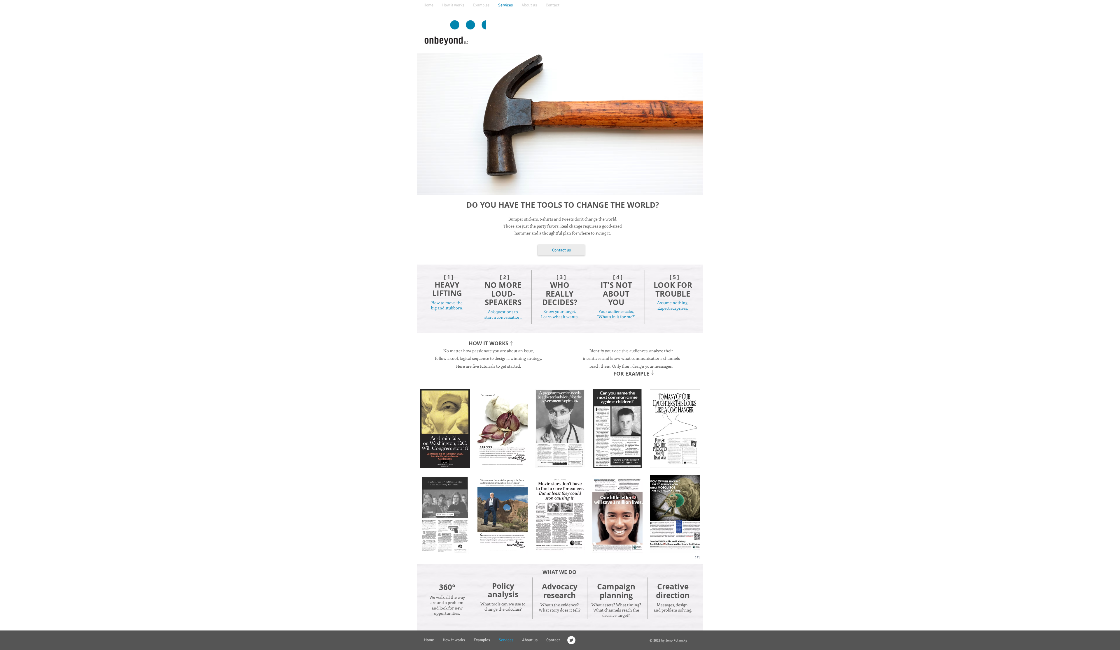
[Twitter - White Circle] (571, 640)
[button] (445, 428)
